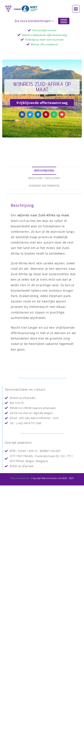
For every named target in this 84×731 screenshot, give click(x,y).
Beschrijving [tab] (44, 170)
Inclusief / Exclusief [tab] (44, 178)
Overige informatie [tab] (44, 186)
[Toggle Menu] (63, 21)
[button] (76, 9)
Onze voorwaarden (20, 478)
